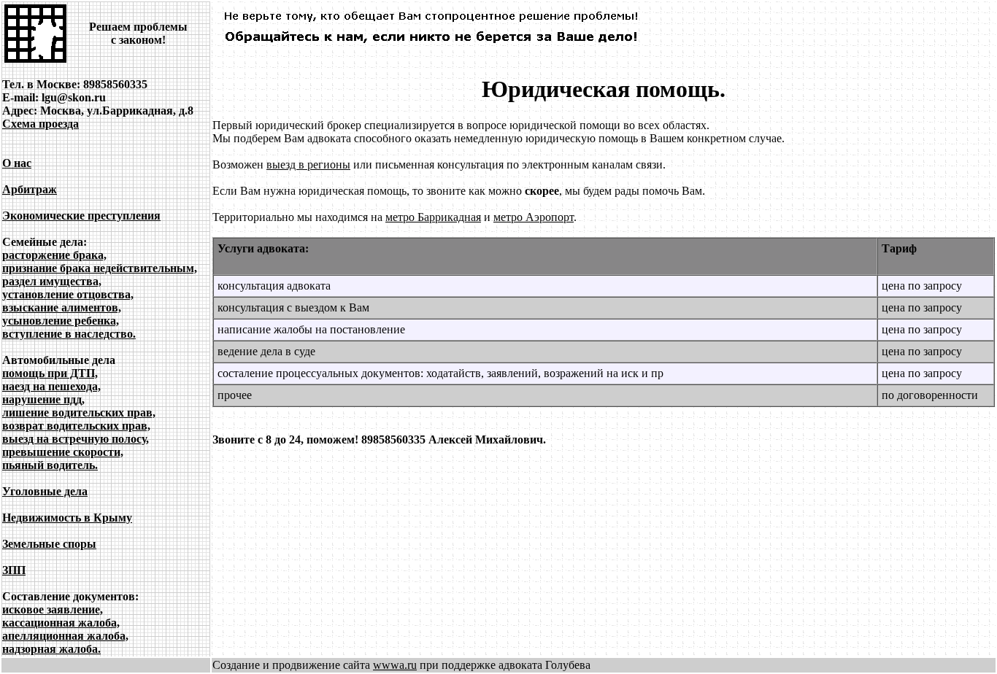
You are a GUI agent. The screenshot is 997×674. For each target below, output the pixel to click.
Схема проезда (40, 123)
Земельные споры (49, 544)
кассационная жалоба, (61, 622)
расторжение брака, (54, 255)
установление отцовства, (68, 294)
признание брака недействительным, (99, 268)
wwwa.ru (395, 665)
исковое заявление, (52, 609)
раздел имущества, (51, 281)
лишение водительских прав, (78, 412)
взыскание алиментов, (61, 307)
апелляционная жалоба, (65, 636)
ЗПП (14, 570)
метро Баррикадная (433, 217)
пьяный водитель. (50, 465)
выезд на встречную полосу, (75, 439)
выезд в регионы (308, 164)
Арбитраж (29, 189)
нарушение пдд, (43, 399)
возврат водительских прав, (76, 425)
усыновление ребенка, (60, 320)
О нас (16, 163)
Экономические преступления (81, 215)
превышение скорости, (62, 452)
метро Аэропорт (533, 217)
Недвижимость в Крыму (67, 517)
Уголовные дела (45, 491)
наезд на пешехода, (51, 386)
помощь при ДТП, (50, 373)
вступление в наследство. (69, 334)
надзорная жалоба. (51, 649)
